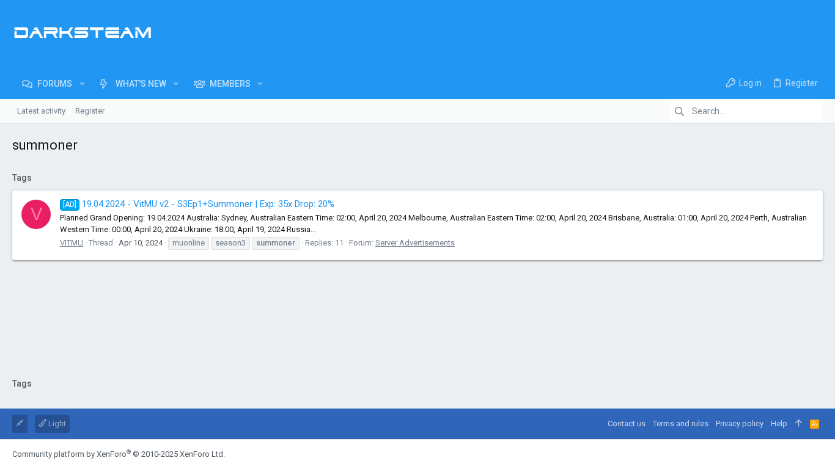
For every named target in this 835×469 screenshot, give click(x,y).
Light (56, 423)
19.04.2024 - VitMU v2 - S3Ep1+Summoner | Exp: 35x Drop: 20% (198, 203)
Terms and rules (680, 423)
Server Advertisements (415, 242)
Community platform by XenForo (118, 454)
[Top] (798, 424)
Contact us (627, 423)
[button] (81, 84)
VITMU (71, 242)
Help (779, 423)
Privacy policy (739, 423)
